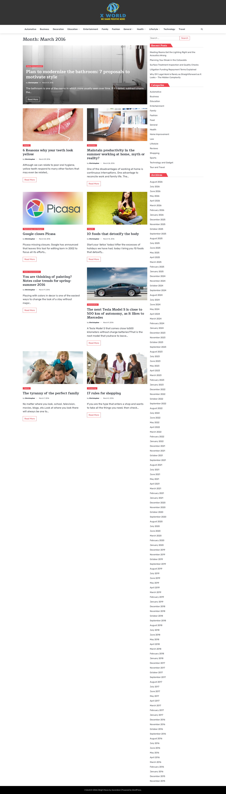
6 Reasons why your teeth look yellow (48, 152)
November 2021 (157, 450)
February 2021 (157, 493)
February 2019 (157, 597)
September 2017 (158, 677)
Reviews (154, 148)
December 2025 (157, 219)
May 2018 (154, 639)
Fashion (116, 29)
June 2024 (155, 304)
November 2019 (157, 554)
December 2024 (157, 276)
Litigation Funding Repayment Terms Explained (173, 69)
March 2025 (156, 262)
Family (105, 29)
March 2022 (155, 432)
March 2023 (156, 375)
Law (152, 139)
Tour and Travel (157, 167)
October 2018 (156, 616)
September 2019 (158, 564)
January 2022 (156, 441)
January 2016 (156, 771)
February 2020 (157, 540)
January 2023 (157, 384)
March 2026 (156, 205)
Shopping (92, 388)
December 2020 (157, 502)
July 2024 (155, 300)
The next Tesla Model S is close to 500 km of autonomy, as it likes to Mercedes (115, 313)
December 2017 (157, 663)
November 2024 (157, 281)
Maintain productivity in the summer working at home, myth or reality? (116, 154)
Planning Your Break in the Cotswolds (168, 60)
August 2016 (156, 738)
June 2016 (155, 748)
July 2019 (154, 573)
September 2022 (158, 403)
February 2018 (157, 653)
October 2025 (156, 229)
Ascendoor (116, 790)
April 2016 (155, 757)
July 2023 (155, 356)
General (127, 29)
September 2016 (158, 734)
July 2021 (154, 469)
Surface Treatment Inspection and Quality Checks (174, 65)
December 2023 (157, 333)
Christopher (33, 83)
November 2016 (157, 724)
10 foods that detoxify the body (113, 234)
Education (72, 29)
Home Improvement (34, 66)
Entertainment (90, 29)
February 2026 (157, 210)
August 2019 (156, 568)
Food (152, 120)
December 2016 (157, 719)
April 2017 (154, 701)
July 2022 (155, 413)
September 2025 (158, 233)
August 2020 (156, 521)
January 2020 (157, 545)
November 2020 (157, 507)
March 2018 (155, 649)
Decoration (58, 29)
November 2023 (157, 337)
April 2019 (155, 587)
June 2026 (155, 191)
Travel (182, 29)
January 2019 (156, 601)
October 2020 (156, 512)
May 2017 (154, 696)
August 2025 (156, 238)
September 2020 (158, 517)
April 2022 (155, 427)
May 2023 (154, 366)
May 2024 (154, 309)
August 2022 (156, 408)
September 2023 (158, 347)
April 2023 (155, 370)
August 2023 (156, 351)
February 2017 (157, 710)
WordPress (136, 790)
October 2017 (156, 672)
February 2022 (157, 436)
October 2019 (156, 559)
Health (140, 29)
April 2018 (155, 644)
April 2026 (155, 200)
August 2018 (156, 625)
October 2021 (156, 455)
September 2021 (158, 460)
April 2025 (155, 257)
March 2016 (155, 762)
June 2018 (155, 634)
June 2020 (155, 531)
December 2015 (157, 776)
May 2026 (154, 196)
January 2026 (157, 215)
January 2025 (157, 271)
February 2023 (157, 380)
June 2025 (155, 248)
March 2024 (156, 318)
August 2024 (156, 295)
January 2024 (157, 328)
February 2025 (157, 266)
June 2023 (155, 361)
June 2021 (155, 474)
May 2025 (154, 252)
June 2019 (155, 578)
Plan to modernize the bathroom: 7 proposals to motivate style (78, 74)
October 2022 (156, 399)
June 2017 (155, 691)
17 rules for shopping (104, 393)
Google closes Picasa (39, 234)
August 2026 (156, 182)
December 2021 (157, 446)
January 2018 (156, 658)
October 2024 (156, 285)
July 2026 (155, 186)
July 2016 (154, 743)
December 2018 (157, 606)
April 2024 (155, 314)
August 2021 (156, 465)
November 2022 (157, 394)
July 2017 (154, 686)
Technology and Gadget (33, 229)
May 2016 (154, 752)
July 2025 (155, 243)
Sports (153, 158)
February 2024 (157, 323)
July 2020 (155, 526)
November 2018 (157, 611)
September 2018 (158, 620)
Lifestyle (153, 29)
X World (87, 790)
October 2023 (156, 342)
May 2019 (154, 583)
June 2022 (155, 417)
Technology (169, 29)
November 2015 (157, 781)
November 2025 (157, 224)
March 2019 (155, 592)
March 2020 (156, 535)
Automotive (30, 29)
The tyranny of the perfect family (51, 393)
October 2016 (156, 729)
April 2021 (155, 484)
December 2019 (157, 550)
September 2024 (158, 290)
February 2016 (157, 767)
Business (44, 29)
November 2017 (157, 667)
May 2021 (154, 479)
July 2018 (154, 630)
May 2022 (154, 422)
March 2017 (155, 705)
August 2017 (156, 682)
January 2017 (156, 715)
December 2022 (157, 389)
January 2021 (156, 498)
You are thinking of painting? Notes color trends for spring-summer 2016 (47, 281)
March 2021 (155, 488)
